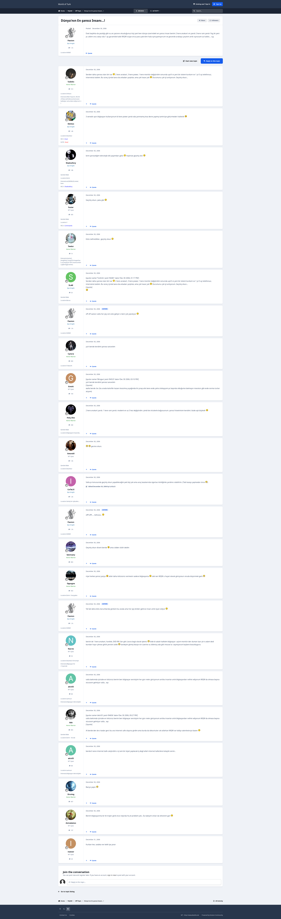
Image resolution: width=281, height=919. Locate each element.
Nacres (71, 649)
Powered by (212, 915)
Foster (71, 207)
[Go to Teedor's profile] (71, 238)
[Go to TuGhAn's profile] (71, 73)
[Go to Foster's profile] (71, 199)
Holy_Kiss (71, 418)
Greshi (71, 386)
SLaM (71, 285)
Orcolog (71, 794)
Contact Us (63, 915)
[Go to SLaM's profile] (71, 277)
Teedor (71, 246)
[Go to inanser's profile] (71, 843)
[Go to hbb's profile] (71, 714)
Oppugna (71, 583)
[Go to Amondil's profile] (71, 445)
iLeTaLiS (71, 489)
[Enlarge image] (114, 74)
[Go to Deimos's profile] (71, 116)
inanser (71, 852)
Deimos (71, 124)
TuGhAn (71, 82)
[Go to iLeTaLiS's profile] (71, 481)
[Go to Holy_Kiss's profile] (71, 409)
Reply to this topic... (78, 882)
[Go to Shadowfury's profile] (71, 155)
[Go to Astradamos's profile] (71, 815)
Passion (71, 40)
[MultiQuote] (86, 104)
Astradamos (71, 823)
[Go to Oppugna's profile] (71, 575)
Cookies (72, 915)
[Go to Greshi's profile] (71, 378)
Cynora (71, 354)
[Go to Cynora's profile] (71, 345)
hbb (71, 722)
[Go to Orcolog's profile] (71, 786)
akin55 (71, 687)
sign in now (111, 875)
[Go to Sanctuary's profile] (71, 546)
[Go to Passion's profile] (71, 32)
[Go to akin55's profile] (71, 678)
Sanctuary (71, 555)
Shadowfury (71, 163)
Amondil (71, 453)
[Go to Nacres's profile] (71, 640)
